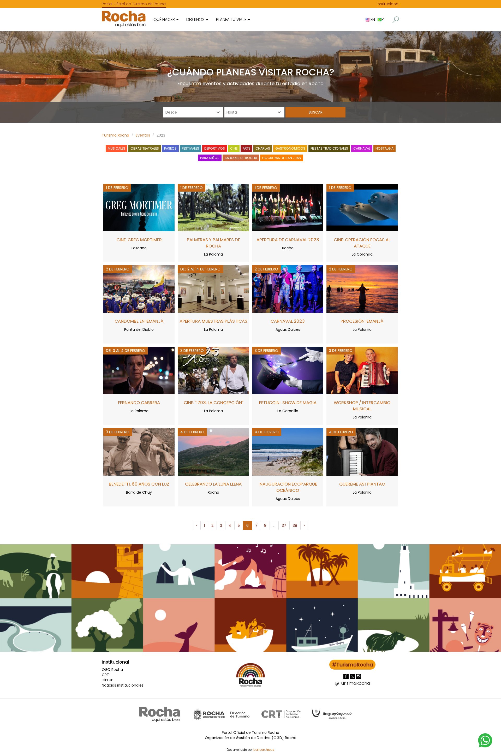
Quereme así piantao (362, 484)
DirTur (107, 680)
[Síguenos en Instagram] (358, 676)
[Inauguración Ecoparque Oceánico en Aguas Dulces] (287, 451)
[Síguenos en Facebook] (346, 676)
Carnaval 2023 (288, 321)
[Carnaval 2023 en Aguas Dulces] (287, 288)
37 (284, 525)
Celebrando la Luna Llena (213, 484)
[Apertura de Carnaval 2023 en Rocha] (287, 207)
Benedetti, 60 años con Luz (139, 484)
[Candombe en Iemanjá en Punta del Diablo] (139, 288)
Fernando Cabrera (139, 402)
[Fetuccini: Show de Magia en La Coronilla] (287, 370)
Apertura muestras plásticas (213, 321)
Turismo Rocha (115, 135)
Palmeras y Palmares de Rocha (213, 243)
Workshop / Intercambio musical (362, 405)
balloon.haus (263, 750)
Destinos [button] (196, 19)
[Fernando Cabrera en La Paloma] (139, 370)
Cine (233, 148)
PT (383, 19)
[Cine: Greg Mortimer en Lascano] (139, 207)
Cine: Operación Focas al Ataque (362, 243)
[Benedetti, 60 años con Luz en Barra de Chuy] (139, 451)
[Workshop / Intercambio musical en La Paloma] (362, 370)
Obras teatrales (144, 148)
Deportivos (214, 148)
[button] (395, 19)
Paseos (170, 148)
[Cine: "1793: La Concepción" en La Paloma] (213, 370)
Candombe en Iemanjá (139, 321)
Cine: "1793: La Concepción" (213, 402)
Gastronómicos (290, 148)
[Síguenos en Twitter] (353, 676)
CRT (105, 674)
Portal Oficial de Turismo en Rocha (134, 4)
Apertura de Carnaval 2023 (288, 240)
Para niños (209, 158)
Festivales (190, 148)
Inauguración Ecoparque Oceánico (288, 487)
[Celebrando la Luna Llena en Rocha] (213, 451)
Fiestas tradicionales (329, 148)
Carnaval (361, 148)
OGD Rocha (112, 669)
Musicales (116, 148)
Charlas (262, 148)
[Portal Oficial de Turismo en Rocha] (124, 19)
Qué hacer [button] (164, 19)
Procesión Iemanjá (362, 321)
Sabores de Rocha (241, 158)
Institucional (388, 4)
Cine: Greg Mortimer (139, 240)
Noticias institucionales (123, 685)
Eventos (143, 135)
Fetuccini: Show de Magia (288, 402)
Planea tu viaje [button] (231, 19)
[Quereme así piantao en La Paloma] (362, 451)
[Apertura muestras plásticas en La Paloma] (213, 288)
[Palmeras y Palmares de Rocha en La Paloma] (213, 207)
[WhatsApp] (485, 740)
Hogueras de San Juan (281, 158)
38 (295, 525)
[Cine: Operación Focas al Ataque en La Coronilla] (362, 207)
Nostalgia (384, 148)
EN (372, 19)
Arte (246, 148)
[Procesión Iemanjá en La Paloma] (362, 288)
